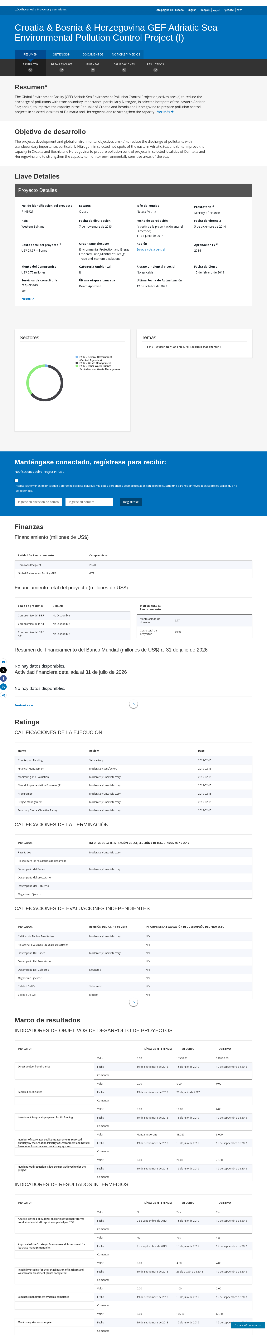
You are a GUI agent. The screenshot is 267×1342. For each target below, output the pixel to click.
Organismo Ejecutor (94, 244)
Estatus (85, 206)
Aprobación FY (206, 244)
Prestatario (204, 206)
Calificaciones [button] (124, 64)
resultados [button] (155, 64)
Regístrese (131, 502)
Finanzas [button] (92, 64)
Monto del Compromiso (39, 266)
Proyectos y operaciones (52, 9)
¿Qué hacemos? (24, 9)
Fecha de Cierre (205, 266)
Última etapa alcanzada (97, 280)
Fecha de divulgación (95, 221)
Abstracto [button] (30, 64)
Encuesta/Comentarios (248, 1325)
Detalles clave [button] (61, 64)
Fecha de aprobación (152, 221)
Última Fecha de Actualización (159, 280)
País (24, 221)
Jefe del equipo (148, 206)
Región (142, 244)
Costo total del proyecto (41, 244)
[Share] (3, 678)
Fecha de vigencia (207, 221)
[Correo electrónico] (3, 661)
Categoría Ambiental (95, 266)
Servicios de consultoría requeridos (39, 282)
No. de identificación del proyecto (46, 206)
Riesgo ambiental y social (156, 266)
